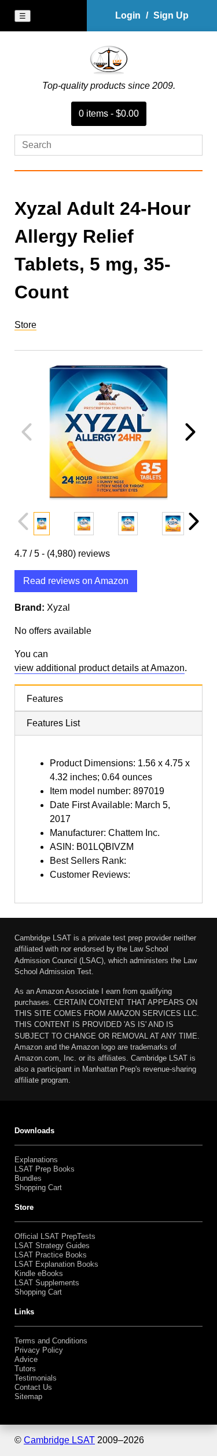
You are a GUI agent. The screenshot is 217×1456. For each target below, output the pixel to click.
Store (25, 325)
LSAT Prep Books (44, 1169)
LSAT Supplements (46, 1282)
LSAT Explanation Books (56, 1264)
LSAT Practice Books (50, 1254)
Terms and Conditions (50, 1340)
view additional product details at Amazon (99, 668)
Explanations (36, 1159)
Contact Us (33, 1387)
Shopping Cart (38, 1187)
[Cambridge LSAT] (109, 72)
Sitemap (28, 1396)
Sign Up (171, 15)
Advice (26, 1359)
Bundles (28, 1178)
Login (128, 15)
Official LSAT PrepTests (54, 1236)
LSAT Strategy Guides (52, 1245)
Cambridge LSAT (59, 1440)
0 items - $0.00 (109, 113)
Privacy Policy (38, 1350)
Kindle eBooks (38, 1273)
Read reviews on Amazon (75, 581)
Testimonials (35, 1378)
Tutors (25, 1368)
